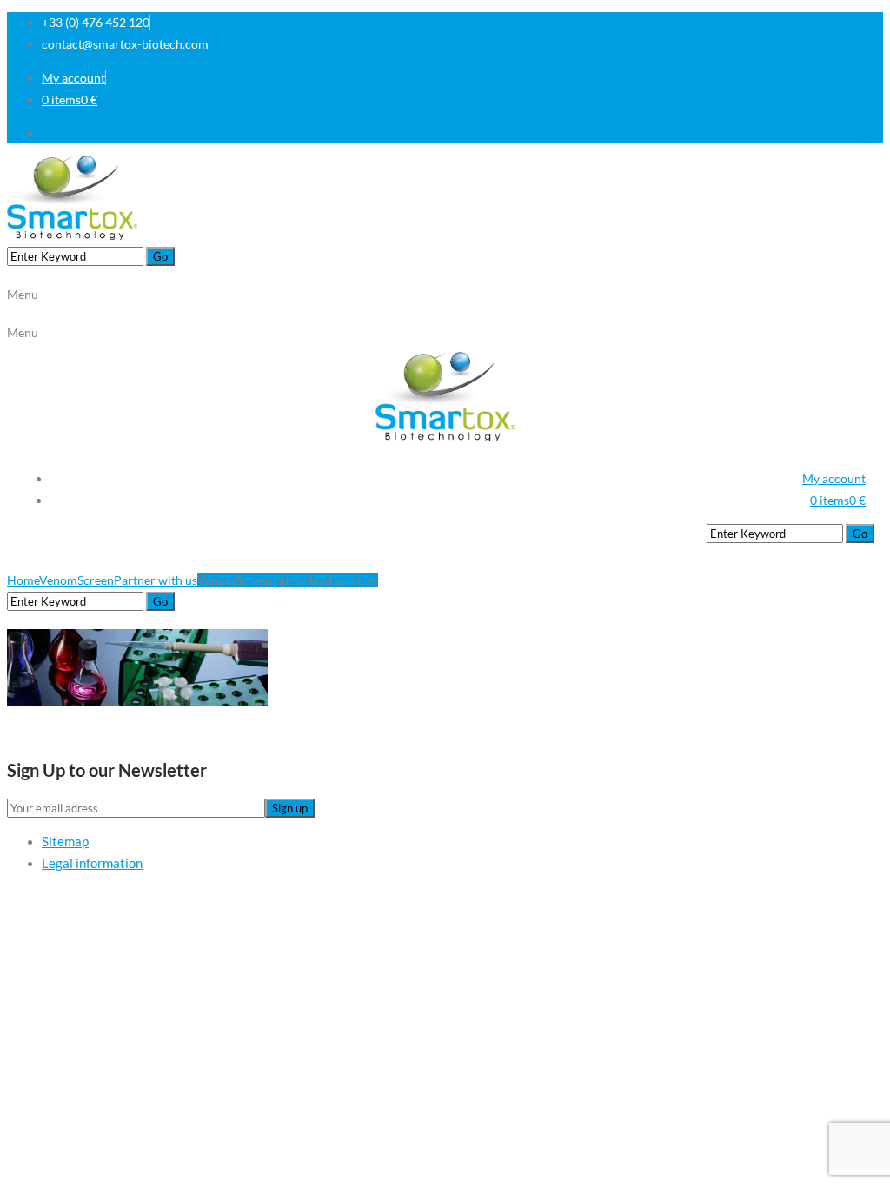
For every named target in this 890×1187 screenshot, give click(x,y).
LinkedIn (860, 132)
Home (23, 580)
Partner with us (155, 580)
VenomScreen (76, 580)
